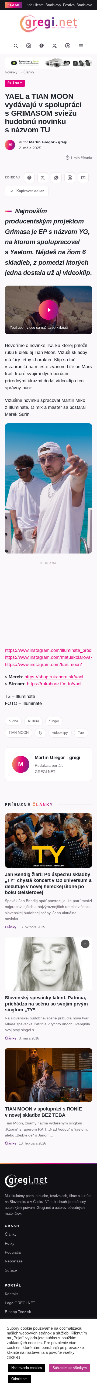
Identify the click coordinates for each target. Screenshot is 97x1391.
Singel (54, 721)
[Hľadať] (16, 45)
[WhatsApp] (56, 177)
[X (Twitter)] (54, 45)
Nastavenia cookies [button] (26, 1368)
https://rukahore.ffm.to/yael (54, 683)
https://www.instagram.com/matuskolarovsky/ (51, 657)
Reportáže (14, 1261)
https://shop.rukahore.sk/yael (54, 676)
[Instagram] (28, 45)
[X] (42, 177)
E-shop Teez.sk (18, 1312)
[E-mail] (83, 177)
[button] (48, 310)
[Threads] (67, 45)
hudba (13, 721)
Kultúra (33, 721)
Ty (40, 733)
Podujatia (13, 1252)
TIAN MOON (19, 733)
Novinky (11, 72)
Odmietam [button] (19, 1379)
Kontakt (11, 1294)
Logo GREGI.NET (20, 1303)
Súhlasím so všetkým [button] (70, 1368)
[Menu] (80, 45)
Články (28, 72)
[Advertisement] (48, 603)
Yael (81, 733)
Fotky (9, 1243)
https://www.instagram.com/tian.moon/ (43, 664)
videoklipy (60, 733)
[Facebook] (41, 45)
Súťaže (11, 1270)
